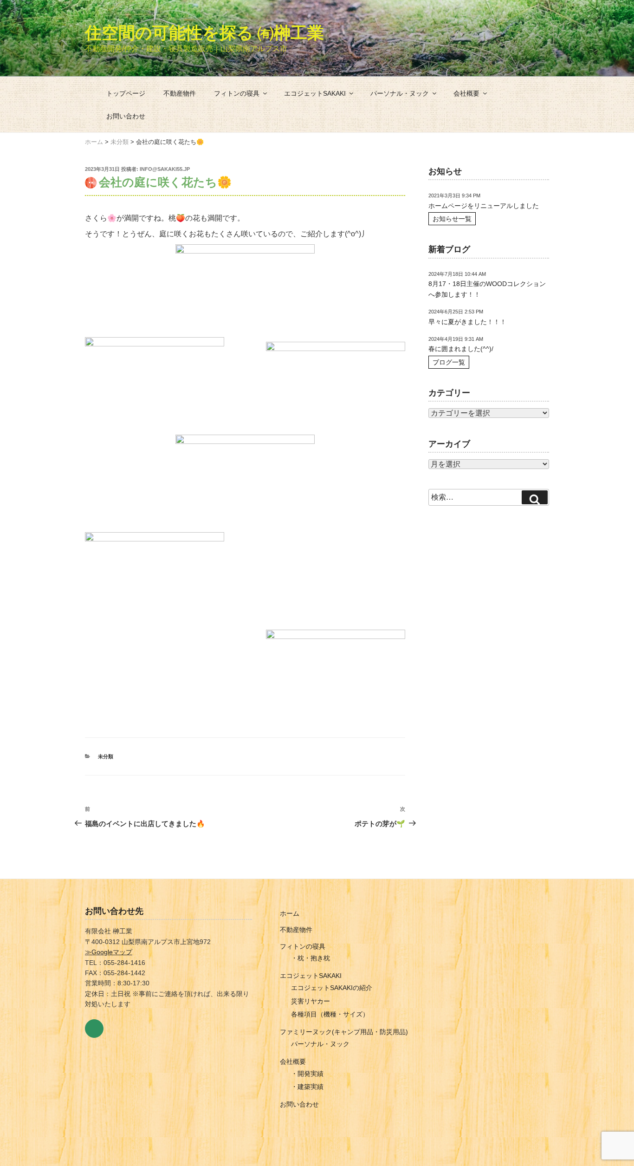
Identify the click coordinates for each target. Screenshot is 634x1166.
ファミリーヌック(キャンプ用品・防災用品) (344, 1032)
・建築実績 (307, 1086)
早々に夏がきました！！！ (467, 322)
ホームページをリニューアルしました (483, 205)
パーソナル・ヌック (399, 93)
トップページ (125, 93)
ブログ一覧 (449, 362)
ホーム (289, 913)
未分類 (105, 756)
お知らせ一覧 (452, 218)
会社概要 (466, 93)
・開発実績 (307, 1073)
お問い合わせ (125, 116)
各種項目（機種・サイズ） (330, 1014)
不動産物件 (179, 93)
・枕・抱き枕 (310, 958)
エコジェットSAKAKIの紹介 (331, 987)
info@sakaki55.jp (165, 169)
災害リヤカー (310, 1001)
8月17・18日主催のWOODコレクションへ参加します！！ (487, 289)
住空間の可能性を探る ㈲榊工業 (204, 32)
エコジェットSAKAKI (315, 93)
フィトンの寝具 (236, 93)
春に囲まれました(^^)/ (460, 348)
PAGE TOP (612, 1123)
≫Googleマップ (108, 952)
